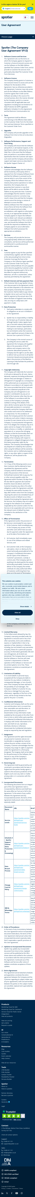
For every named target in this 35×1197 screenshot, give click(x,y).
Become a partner (7, 1095)
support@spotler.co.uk (10, 1144)
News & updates (6, 1089)
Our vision (4, 1032)
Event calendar (6, 1056)
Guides (3, 1054)
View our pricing (6, 1021)
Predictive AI (5, 1039)
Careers (4, 1100)
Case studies (5, 1051)
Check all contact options (9, 1135)
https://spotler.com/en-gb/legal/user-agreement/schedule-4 (22, 845)
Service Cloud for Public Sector (11, 1012)
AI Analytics (5, 1042)
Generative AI (5, 1037)
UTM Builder (5, 1070)
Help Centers (5, 1058)
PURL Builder (5, 1072)
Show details (24, 606)
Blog (2, 1049)
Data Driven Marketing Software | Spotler (7, 17)
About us (4, 1086)
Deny (17, 619)
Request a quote (6, 1025)
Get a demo (5, 1023)
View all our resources (8, 1063)
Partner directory (7, 1093)
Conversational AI (7, 1035)
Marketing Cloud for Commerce (11, 1009)
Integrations (5, 1014)
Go (30, 9)
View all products (7, 1016)
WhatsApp (6, 1155)
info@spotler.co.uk (9, 1153)
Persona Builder (6, 1079)
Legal (3, 1106)
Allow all (17, 612)
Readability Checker (7, 1077)
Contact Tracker (6, 1075)
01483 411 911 (8, 1141)
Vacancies (5, 1102)
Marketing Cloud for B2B (9, 1007)
